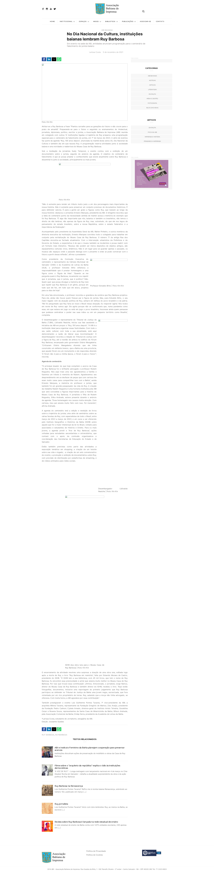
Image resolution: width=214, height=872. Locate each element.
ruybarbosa (61, 735)
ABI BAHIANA (107, 30)
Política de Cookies (94, 855)
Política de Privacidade (96, 851)
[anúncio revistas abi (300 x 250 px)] (151, 174)
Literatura (152, 89)
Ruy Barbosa (48, 735)
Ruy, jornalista (61, 804)
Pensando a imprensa (152, 141)
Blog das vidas (152, 107)
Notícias (152, 80)
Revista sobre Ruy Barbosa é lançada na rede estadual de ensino (86, 822)
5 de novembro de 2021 (113, 52)
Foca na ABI (152, 132)
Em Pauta (152, 127)
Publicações (127, 21)
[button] (44, 59)
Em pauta (152, 94)
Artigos (152, 85)
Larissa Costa (95, 52)
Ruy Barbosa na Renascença (69, 786)
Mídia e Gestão (152, 98)
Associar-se (145, 21)
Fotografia (152, 103)
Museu (96, 21)
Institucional (66, 21)
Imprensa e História (152, 137)
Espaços (82, 21)
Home (52, 21)
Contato (160, 21)
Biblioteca (110, 21)
